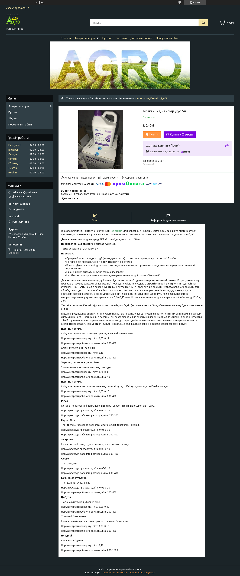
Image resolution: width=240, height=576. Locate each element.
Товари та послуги (76, 98)
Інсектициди (126, 98)
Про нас (107, 38)
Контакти (121, 38)
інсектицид (115, 230)
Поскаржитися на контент (114, 572)
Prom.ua (136, 569)
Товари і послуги (84, 38)
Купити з (175, 134)
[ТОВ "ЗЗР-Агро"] (46, 19)
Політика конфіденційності (142, 572)
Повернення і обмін (167, 38)
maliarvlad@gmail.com (24, 192)
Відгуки (12, 118)
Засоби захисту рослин (103, 98)
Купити (153, 134)
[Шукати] (203, 22)
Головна (65, 38)
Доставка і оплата (141, 38)
